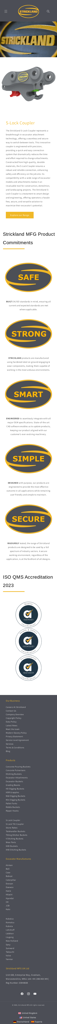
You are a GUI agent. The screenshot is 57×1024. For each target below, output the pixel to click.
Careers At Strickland (16, 707)
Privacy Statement (14, 736)
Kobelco (10, 918)
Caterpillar (11, 880)
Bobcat (9, 876)
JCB (8, 905)
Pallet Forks (11, 803)
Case (8, 872)
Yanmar (9, 959)
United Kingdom (29, 1013)
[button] (6, 11)
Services (9, 744)
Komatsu (10, 922)
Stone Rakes (12, 827)
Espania (38, 1021)
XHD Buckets (12, 846)
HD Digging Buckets (15, 788)
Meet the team (13, 729)
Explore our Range (19, 215)
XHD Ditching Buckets (16, 849)
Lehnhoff (10, 930)
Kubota (9, 926)
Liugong (9, 937)
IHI (7, 902)
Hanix (8, 891)
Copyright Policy (13, 718)
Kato (8, 909)
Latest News (11, 725)
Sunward (10, 948)
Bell (8, 869)
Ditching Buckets (14, 774)
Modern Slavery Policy (16, 732)
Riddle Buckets (13, 807)
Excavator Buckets (14, 781)
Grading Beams (13, 785)
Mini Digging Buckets (15, 799)
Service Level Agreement (17, 740)
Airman (9, 865)
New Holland (12, 940)
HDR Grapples (12, 792)
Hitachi (9, 894)
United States (29, 1017)
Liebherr (10, 933)
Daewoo (10, 887)
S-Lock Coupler (13, 820)
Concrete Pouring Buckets (18, 766)
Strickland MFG (24, 1005)
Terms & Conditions (15, 747)
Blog (8, 751)
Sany (8, 944)
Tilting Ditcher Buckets (16, 835)
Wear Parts (11, 842)
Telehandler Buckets (15, 831)
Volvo (8, 955)
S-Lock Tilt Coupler (15, 824)
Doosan (9, 883)
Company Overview (15, 714)
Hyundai (10, 898)
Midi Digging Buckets (15, 796)
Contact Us (11, 710)
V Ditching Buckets (14, 838)
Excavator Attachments (17, 777)
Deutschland (23, 1021)
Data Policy (11, 721)
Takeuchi (10, 952)
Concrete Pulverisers (15, 770)
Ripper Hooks (12, 810)
